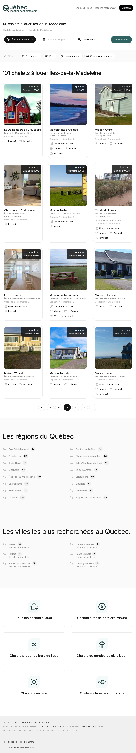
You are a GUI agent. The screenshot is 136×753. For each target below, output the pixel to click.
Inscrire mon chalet (105, 7)
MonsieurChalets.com (50, 726)
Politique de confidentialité (20, 747)
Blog (89, 7)
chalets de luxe (87, 726)
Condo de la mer (112, 220)
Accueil (80, 7)
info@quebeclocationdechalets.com (30, 722)
